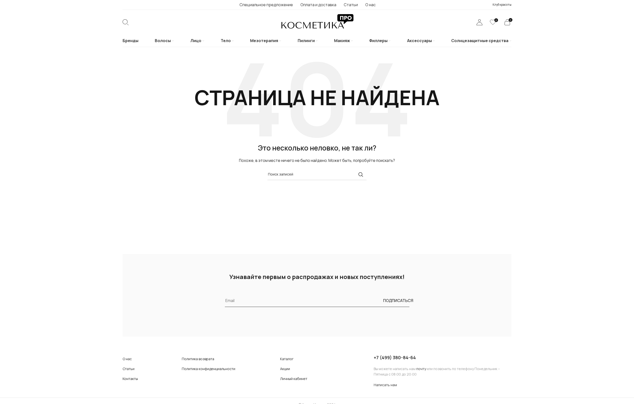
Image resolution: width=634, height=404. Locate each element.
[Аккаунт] (479, 22)
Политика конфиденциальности (208, 368)
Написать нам (385, 384)
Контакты (130, 378)
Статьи (128, 368)
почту (421, 368)
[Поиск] (125, 22)
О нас (127, 358)
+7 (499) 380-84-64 (395, 357)
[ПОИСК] (361, 174)
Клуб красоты (502, 4)
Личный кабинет (293, 378)
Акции (285, 368)
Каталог (286, 358)
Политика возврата (198, 358)
